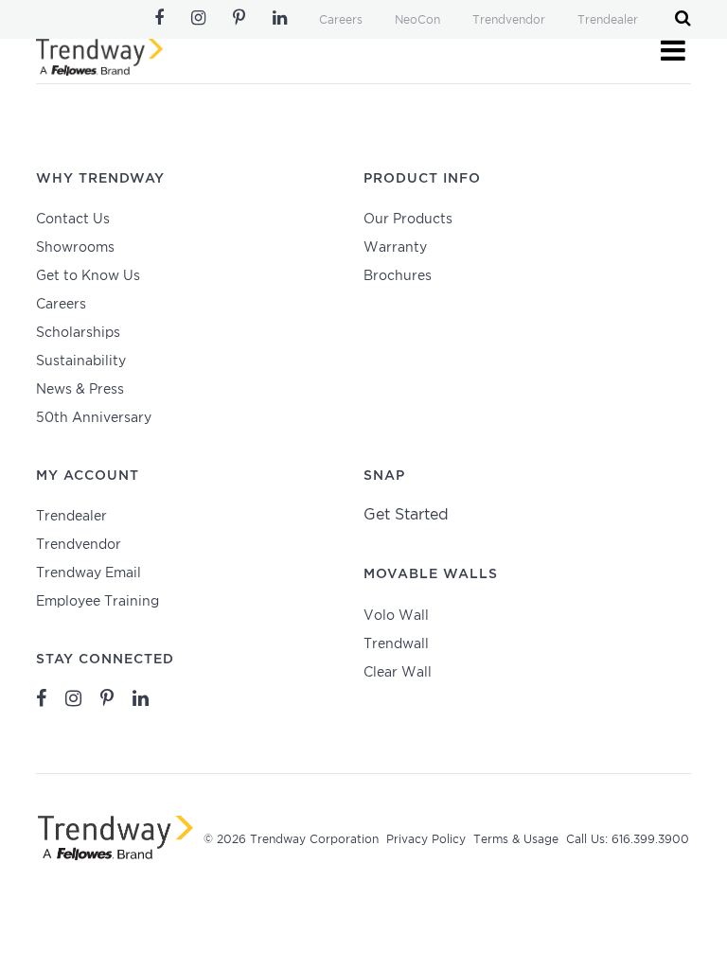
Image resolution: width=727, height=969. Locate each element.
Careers (341, 20)
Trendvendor (508, 20)
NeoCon (417, 20)
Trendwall (396, 644)
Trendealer (607, 20)
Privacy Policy (426, 840)
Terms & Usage (516, 840)
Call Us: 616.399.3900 (627, 840)
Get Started (406, 515)
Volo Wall (396, 616)
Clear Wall (398, 672)
